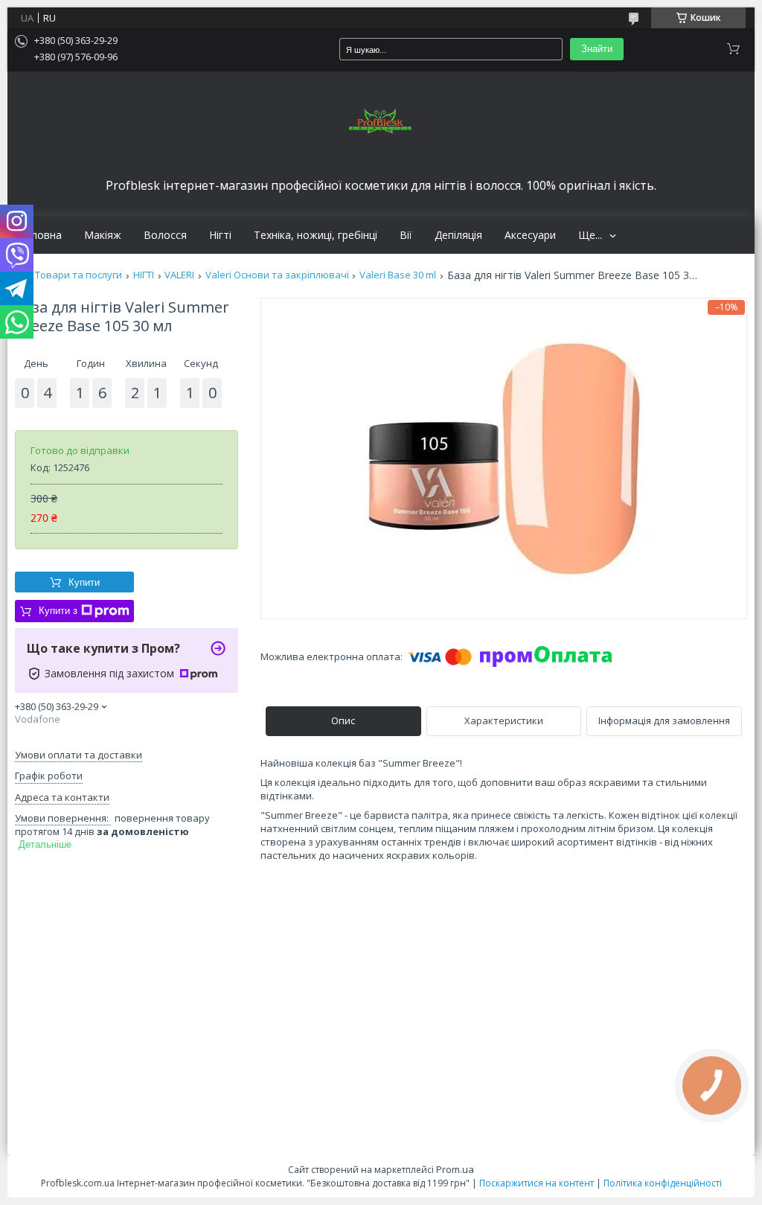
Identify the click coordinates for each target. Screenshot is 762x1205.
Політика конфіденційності (662, 1183)
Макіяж (102, 235)
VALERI (179, 275)
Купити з (58, 610)
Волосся (165, 235)
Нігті (220, 235)
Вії (406, 235)
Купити (84, 582)
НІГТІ (143, 275)
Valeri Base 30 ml (397, 275)
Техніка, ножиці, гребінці (315, 235)
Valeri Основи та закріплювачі (277, 275)
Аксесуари (530, 235)
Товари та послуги (78, 275)
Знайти (596, 48)
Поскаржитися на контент (536, 1183)
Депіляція (458, 235)
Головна (40, 235)
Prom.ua (455, 1169)
